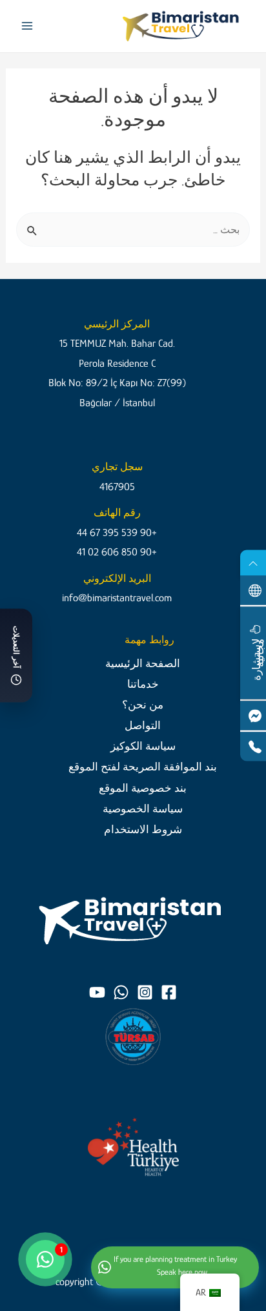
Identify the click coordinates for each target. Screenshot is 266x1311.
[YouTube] (97, 992)
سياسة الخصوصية (143, 808)
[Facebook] (169, 992)
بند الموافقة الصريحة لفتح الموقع (142, 766)
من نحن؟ (142, 704)
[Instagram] (145, 992)
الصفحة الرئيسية (142, 663)
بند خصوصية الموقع (143, 787)
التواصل (143, 725)
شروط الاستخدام (143, 829)
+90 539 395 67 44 (117, 532)
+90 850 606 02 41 (117, 552)
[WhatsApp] (121, 992)
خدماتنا (143, 683)
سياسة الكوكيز (143, 745)
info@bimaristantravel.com (117, 598)
